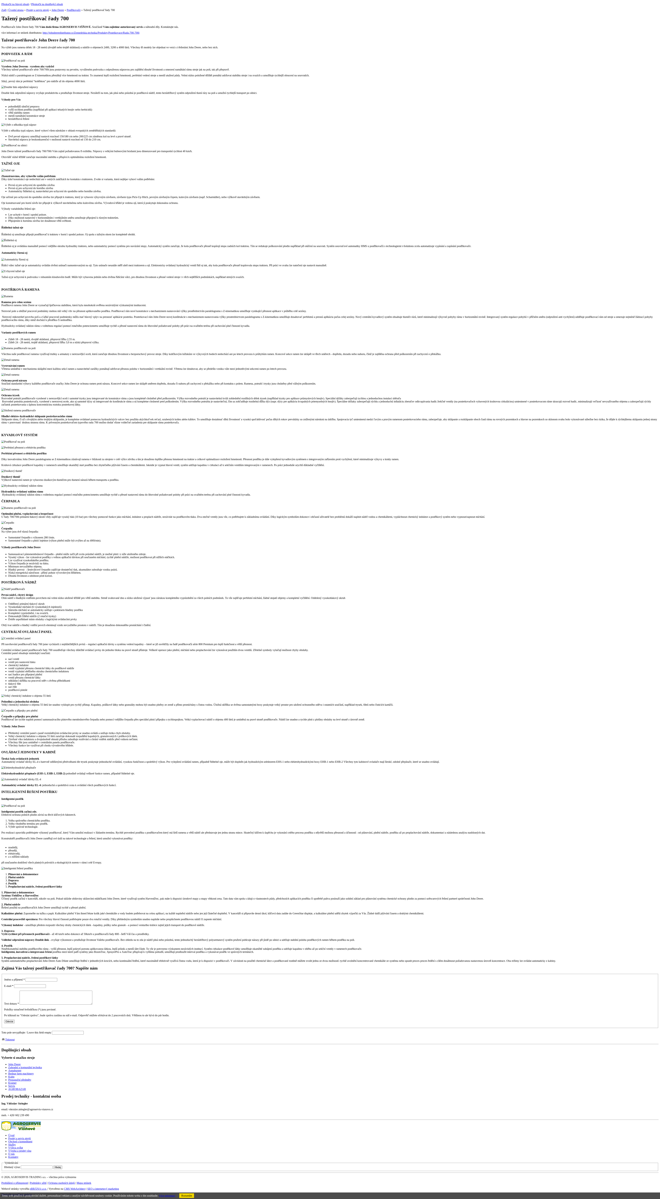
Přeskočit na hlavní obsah (15, 4)
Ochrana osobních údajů (61, 1182)
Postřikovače (74, 10)
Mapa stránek (84, 1182)
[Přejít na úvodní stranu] (21, 1129)
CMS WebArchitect (74, 1188)
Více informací (167, 1195)
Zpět (3, 10)
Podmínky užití (38, 1182)
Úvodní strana (16, 10)
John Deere (58, 10)
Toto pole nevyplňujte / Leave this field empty (26, 1032)
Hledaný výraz (12, 1167)
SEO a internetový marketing (103, 1188)
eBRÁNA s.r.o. (38, 1188)
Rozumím (186, 1195)
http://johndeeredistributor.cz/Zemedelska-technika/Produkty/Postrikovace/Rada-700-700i (91, 32)
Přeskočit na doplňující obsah (47, 4)
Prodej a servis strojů (37, 10)
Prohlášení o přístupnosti (14, 1182)
